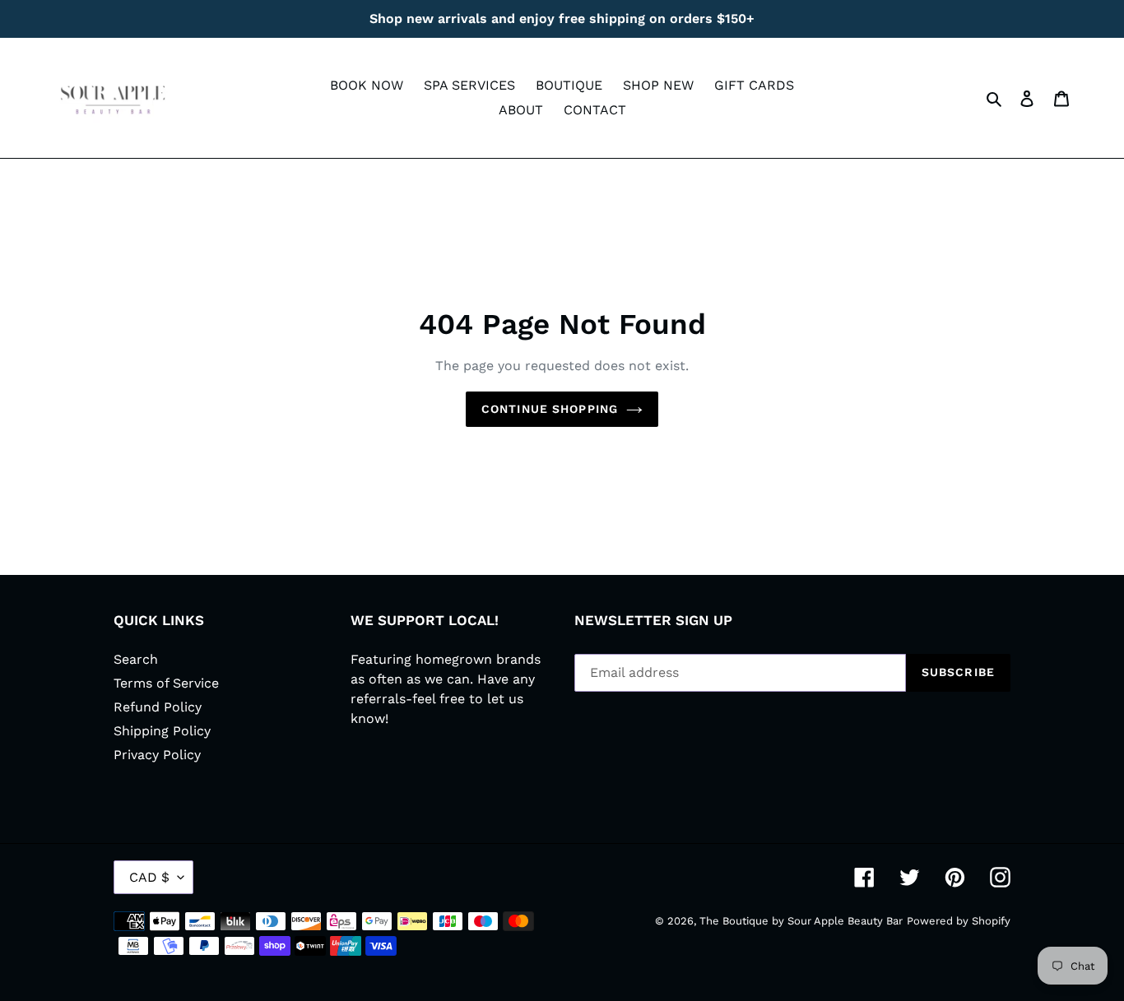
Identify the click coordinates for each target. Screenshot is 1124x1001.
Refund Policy (158, 707)
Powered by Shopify (958, 921)
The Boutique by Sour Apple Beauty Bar (801, 921)
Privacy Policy (157, 754)
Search (136, 659)
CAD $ (149, 877)
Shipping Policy (162, 731)
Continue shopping (549, 408)
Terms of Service (166, 683)
